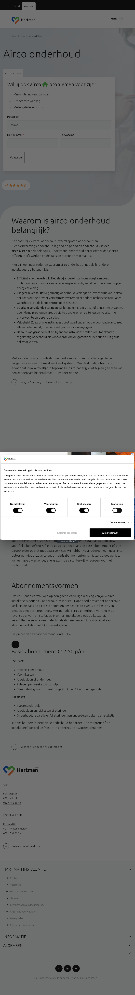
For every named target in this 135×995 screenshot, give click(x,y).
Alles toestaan (110, 532)
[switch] (48, 510)
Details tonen (117, 522)
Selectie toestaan (67, 532)
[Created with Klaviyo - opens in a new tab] (67, 541)
